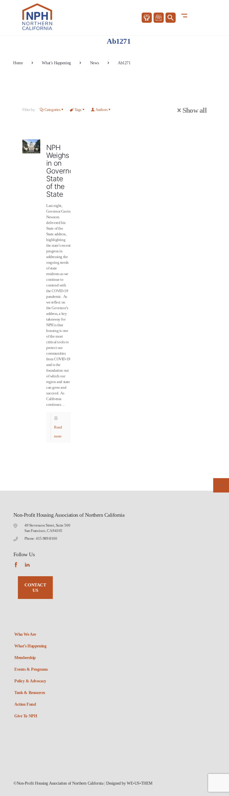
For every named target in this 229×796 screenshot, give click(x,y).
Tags (78, 109)
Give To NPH (25, 716)
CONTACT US (35, 587)
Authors (101, 109)
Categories (52, 109)
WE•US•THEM (139, 783)
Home (18, 63)
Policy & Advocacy (30, 681)
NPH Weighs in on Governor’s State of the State (63, 171)
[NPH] (38, 17)
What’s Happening (56, 63)
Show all (194, 110)
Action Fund (25, 704)
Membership (25, 657)
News (94, 63)
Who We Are (25, 634)
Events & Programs (31, 669)
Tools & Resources (29, 692)
